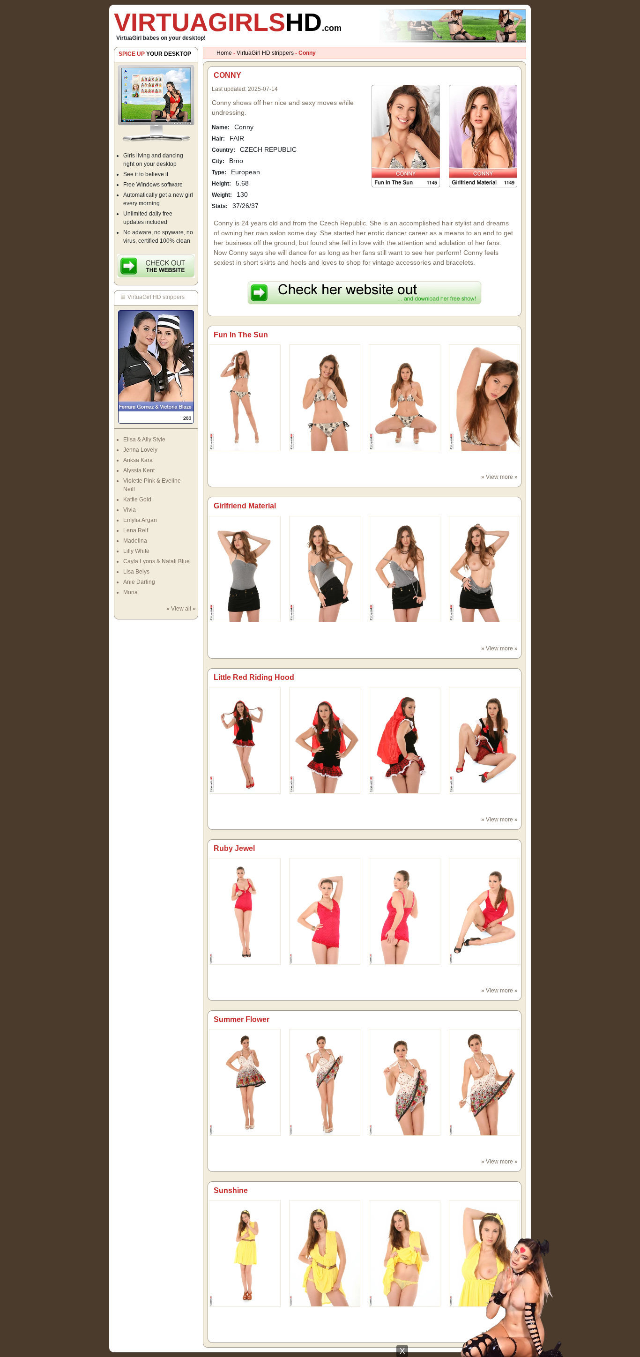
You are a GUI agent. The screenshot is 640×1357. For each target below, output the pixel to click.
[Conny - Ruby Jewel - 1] (325, 911)
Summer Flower (241, 1019)
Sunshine (231, 1190)
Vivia (129, 510)
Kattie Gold (137, 499)
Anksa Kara (138, 460)
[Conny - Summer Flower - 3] (485, 1082)
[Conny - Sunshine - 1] (325, 1253)
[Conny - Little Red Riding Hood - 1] (325, 740)
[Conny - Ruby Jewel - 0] (245, 911)
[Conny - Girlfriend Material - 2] (404, 569)
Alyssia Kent (139, 470)
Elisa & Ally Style (144, 439)
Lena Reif (135, 530)
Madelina (135, 540)
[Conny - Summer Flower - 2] (404, 1082)
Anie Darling (139, 582)
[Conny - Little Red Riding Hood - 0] (245, 740)
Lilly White (136, 551)
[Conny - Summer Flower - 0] (245, 1082)
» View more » (499, 477)
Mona (130, 592)
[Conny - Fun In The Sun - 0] (245, 397)
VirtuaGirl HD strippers (265, 53)
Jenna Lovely (140, 450)
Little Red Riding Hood (254, 677)
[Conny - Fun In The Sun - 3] (485, 397)
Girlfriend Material (245, 506)
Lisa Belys (136, 571)
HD (228, 22)
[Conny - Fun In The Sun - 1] (325, 397)
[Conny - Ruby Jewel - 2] (404, 911)
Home (224, 53)
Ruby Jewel (234, 848)
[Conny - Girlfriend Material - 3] (485, 569)
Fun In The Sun (241, 335)
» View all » (181, 608)
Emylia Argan (140, 520)
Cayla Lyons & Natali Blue (156, 561)
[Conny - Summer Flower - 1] (325, 1082)
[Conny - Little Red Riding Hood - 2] (404, 740)
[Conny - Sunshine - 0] (245, 1253)
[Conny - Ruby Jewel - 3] (485, 911)
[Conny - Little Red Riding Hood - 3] (485, 740)
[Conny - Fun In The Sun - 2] (404, 397)
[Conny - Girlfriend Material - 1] (325, 569)
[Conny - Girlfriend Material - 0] (245, 569)
